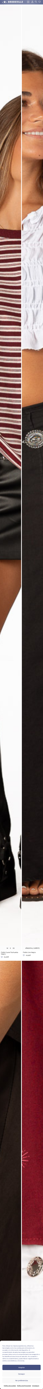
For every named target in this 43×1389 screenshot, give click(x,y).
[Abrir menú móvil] (28, 2)
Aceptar (21, 1367)
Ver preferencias (21, 1380)
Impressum (35, 1386)
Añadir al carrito (32, 948)
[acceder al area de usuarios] (32, 2)
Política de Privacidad (24, 1386)
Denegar (21, 1374)
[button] (39, 2)
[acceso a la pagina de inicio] (12, 2)
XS (13, 948)
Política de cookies (10, 1386)
